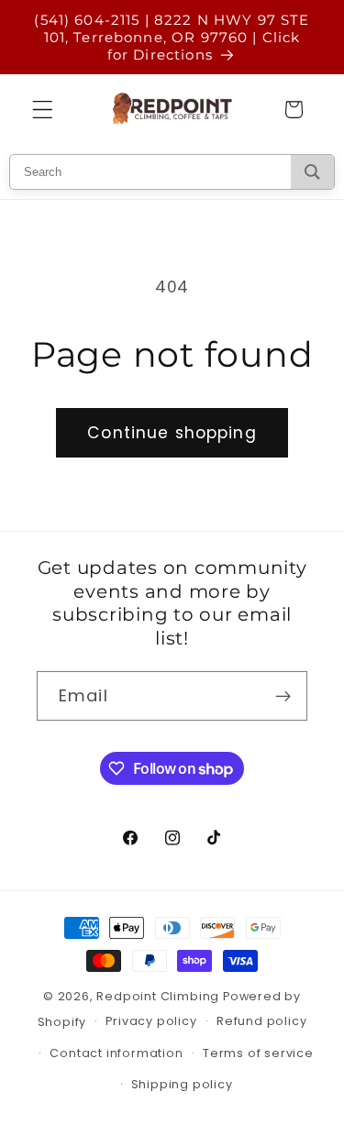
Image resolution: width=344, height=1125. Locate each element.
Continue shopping (172, 433)
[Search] (312, 172)
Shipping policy (182, 1084)
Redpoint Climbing (157, 996)
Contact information (116, 1053)
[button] (42, 109)
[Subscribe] (283, 696)
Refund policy (261, 1021)
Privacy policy (150, 1021)
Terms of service (258, 1053)
